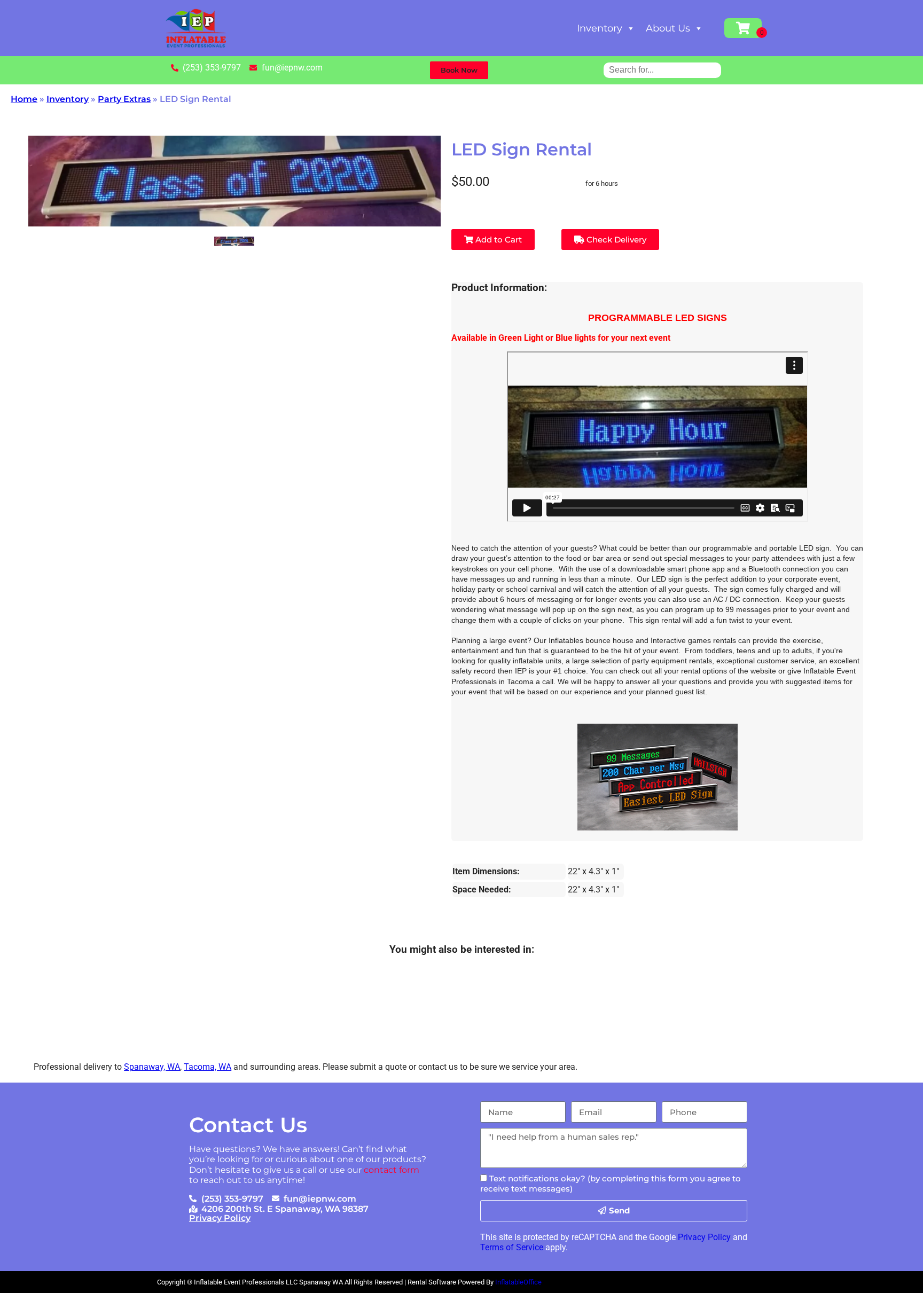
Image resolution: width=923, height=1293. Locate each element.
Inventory (599, 28)
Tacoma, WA (207, 1067)
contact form (391, 1170)
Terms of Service (511, 1247)
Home (24, 99)
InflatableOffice (518, 1282)
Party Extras (124, 99)
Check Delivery (615, 239)
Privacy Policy (220, 1218)
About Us (668, 28)
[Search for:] (662, 69)
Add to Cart (497, 239)
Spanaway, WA (152, 1067)
